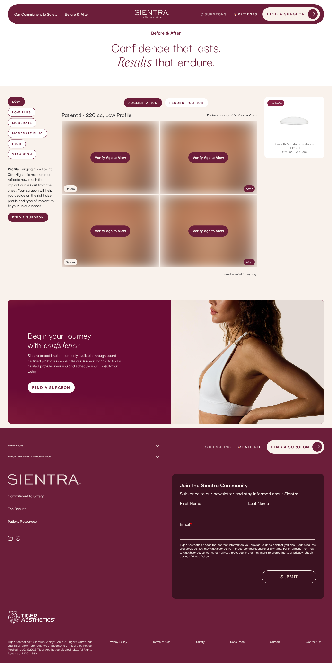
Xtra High (22, 154)
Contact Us (313, 642)
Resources (237, 642)
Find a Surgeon (286, 14)
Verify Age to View (110, 157)
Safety (200, 642)
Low (16, 102)
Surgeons (216, 14)
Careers (275, 642)
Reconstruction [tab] (186, 103)
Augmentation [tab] (143, 103)
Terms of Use (162, 642)
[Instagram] (10, 539)
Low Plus (21, 112)
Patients (247, 14)
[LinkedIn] (18, 539)
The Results (17, 508)
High (16, 144)
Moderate (22, 123)
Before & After (77, 14)
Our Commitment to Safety (36, 14)
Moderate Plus (27, 133)
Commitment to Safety (26, 496)
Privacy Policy (118, 642)
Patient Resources (22, 521)
